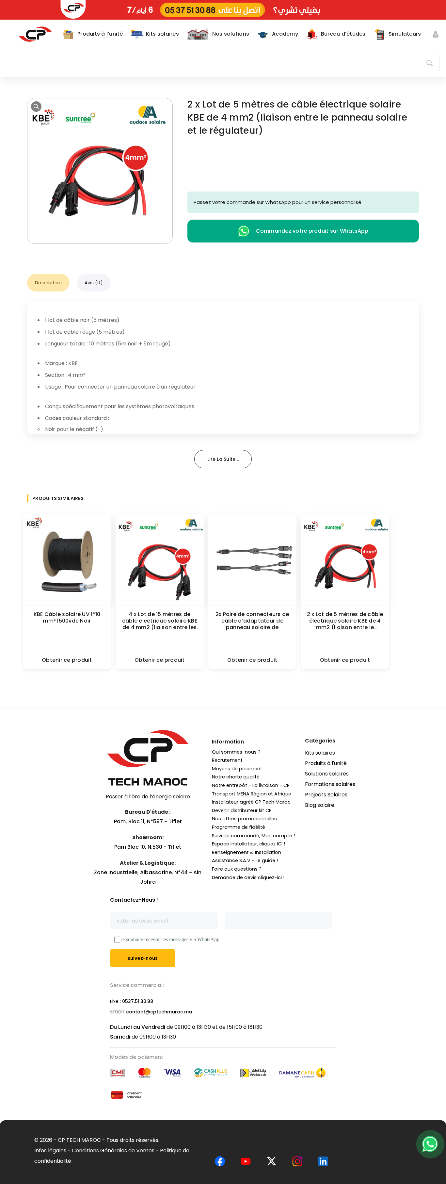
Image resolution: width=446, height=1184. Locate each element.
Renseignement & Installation (246, 852)
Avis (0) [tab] (94, 282)
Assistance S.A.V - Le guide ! (245, 860)
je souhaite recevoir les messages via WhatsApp (170, 939)
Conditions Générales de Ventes (113, 1150)
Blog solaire (319, 805)
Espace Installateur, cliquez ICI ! (248, 844)
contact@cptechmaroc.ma (159, 1012)
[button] (36, 106)
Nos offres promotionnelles (244, 818)
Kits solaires (320, 753)
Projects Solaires (326, 794)
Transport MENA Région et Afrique (251, 794)
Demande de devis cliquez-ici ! (248, 877)
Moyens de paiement (237, 768)
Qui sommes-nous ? (236, 752)
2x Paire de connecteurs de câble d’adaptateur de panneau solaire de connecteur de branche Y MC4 (252, 627)
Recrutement (227, 760)
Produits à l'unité (326, 763)
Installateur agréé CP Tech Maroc (251, 802)
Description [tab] (48, 282)
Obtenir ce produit (67, 660)
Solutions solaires (327, 773)
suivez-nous (143, 958)
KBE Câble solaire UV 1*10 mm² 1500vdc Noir (67, 617)
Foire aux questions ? (237, 869)
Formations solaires (330, 784)
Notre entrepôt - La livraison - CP (251, 785)
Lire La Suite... (223, 459)
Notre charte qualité (236, 777)
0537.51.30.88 (137, 1001)
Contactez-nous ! (134, 900)
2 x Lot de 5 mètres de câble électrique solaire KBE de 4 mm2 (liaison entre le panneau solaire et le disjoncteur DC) (345, 627)
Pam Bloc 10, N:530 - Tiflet (147, 847)
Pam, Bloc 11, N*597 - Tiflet (148, 821)
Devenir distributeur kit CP (242, 810)
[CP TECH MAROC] (35, 34)
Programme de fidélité (238, 827)
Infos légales (50, 1150)
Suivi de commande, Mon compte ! (253, 835)
